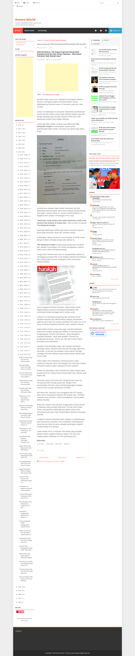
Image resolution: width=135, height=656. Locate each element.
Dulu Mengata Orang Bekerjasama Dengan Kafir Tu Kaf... (25, 504)
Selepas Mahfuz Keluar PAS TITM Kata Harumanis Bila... (26, 382)
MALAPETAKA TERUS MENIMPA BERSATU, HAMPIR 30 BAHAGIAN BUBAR (104, 250)
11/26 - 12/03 (24, 335)
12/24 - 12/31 (24, 350)
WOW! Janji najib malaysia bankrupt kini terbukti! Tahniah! (107, 129)
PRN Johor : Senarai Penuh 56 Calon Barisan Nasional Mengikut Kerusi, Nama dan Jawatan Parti (104, 290)
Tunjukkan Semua (115, 279)
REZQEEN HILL (96, 302)
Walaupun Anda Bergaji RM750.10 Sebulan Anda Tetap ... (26, 407)
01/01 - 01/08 (24, 155)
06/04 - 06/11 (24, 239)
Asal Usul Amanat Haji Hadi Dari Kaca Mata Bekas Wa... (26, 571)
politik (42, 450)
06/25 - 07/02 (24, 251)
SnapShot (95, 309)
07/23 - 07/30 (24, 266)
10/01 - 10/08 (24, 304)
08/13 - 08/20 (24, 277)
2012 (19, 133)
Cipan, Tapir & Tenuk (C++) (100, 222)
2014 (19, 140)
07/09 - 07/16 (24, 258)
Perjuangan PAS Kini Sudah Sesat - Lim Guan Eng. (25, 430)
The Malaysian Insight (50, 95)
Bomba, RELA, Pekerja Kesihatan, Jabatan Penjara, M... (25, 423)
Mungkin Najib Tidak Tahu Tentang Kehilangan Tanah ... (25, 390)
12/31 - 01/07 (24, 354)
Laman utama (62, 457)
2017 (19, 152)
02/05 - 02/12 (24, 174)
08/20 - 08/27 (24, 281)
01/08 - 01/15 (24, 159)
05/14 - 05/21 (24, 228)
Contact (27, 3)
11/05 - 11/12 (24, 324)
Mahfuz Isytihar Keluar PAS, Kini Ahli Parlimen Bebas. (26, 359)
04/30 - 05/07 (24, 220)
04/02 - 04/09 (24, 205)
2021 (19, 598)
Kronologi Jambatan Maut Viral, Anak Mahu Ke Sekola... (25, 463)
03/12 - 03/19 (24, 193)
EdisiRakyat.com (97, 257)
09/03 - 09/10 (24, 289)
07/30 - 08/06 (24, 270)
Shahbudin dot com (98, 248)
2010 (19, 125)
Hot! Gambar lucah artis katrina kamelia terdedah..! (108, 78)
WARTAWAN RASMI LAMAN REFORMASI (101, 197)
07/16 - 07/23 (24, 262)
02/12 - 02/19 (24, 178)
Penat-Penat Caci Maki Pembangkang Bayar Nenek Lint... (26, 563)
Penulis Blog (42, 30)
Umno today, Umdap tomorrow (100, 298)
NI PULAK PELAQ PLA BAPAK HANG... (102, 200)
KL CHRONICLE (96, 319)
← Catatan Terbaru (42, 457)
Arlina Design (75, 653)
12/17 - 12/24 (24, 347)
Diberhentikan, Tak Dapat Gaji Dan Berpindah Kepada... (26, 555)
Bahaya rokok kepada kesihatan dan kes (103, 258)
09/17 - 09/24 (24, 297)
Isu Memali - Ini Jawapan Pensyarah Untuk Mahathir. (25, 488)
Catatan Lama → (81, 457)
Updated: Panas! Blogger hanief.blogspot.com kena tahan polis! (107, 98)
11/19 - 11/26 (24, 331)
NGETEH (94, 233)
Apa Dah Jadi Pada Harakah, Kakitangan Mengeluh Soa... (24, 439)
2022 (19, 602)
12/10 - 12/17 (24, 343)
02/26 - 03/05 (24, 185)
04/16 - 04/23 (24, 212)
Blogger (26, 620)
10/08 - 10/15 (24, 308)
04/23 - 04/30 (24, 216)
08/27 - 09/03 (24, 285)
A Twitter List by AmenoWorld (20, 44)
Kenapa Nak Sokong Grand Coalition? (104, 158)
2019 (19, 590)
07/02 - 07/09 (24, 255)
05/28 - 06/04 (24, 235)
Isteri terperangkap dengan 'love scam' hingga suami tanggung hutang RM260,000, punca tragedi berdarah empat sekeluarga (104, 208)
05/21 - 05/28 (24, 231)
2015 (19, 144)
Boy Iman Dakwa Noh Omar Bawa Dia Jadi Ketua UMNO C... (25, 375)
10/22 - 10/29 (24, 316)
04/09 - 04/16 (24, 208)
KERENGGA (95, 205)
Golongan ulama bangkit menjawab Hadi (103, 217)
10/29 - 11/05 (24, 320)
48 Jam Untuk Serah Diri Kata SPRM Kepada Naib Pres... (25, 532)
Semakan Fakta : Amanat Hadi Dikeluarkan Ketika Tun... (25, 479)
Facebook (50, 444)
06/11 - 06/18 (24, 243)
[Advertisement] (24, 87)
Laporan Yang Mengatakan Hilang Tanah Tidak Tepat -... (26, 548)
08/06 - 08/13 (24, 274)
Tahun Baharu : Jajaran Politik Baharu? (102, 320)
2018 (19, 587)
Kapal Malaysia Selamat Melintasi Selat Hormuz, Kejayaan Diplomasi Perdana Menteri (103, 241)
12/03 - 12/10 (24, 339)
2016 (19, 148)
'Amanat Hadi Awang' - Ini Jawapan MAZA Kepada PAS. (26, 496)
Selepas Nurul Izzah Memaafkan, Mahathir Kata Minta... (25, 399)
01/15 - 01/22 (24, 162)
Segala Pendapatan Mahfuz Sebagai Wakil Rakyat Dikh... (25, 471)
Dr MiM (94, 288)
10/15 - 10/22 (24, 312)
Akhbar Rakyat (97, 238)
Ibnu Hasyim (96, 274)
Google (41, 444)
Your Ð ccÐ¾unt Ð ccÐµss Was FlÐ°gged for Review (104, 304)
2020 (19, 594)
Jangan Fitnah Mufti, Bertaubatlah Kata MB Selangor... (25, 448)
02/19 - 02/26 (24, 182)
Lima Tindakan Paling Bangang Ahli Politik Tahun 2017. (25, 455)
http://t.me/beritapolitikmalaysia (55, 40)
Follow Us (116, 30)
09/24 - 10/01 (24, 301)
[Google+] (101, 30)
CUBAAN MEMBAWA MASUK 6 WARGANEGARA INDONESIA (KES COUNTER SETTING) (104, 267)
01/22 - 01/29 (24, 166)
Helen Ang (95, 296)
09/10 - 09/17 (24, 293)
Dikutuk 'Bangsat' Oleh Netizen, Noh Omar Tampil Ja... (26, 579)
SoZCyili (94, 264)
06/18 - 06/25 (24, 247)
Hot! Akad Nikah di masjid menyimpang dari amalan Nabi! (107, 109)
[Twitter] (106, 30)
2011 (19, 129)
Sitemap (37, 3)
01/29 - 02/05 (24, 170)
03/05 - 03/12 (24, 189)
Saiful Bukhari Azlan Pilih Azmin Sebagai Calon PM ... (25, 540)
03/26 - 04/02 (24, 201)
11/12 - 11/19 (24, 327)
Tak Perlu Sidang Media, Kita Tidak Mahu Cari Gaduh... (25, 367)
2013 (19, 136)
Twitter (59, 444)
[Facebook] (95, 30)
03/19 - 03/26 (24, 197)
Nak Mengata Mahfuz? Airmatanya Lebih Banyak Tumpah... (26, 415)
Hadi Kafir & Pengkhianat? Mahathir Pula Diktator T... (24, 514)
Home (18, 3)
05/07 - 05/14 (24, 224)
